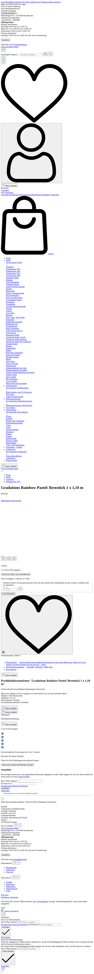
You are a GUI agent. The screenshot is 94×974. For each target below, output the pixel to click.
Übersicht (5, 195)
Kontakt (9, 882)
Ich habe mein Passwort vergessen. (14, 786)
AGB (8, 891)
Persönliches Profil (16, 195)
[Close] (3, 914)
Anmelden (5, 190)
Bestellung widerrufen (50, 195)
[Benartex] (5, 715)
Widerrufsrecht (11, 889)
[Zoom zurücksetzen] (8, 559)
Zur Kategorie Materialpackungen (19, 401)
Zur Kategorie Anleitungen (16, 452)
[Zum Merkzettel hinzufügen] (37, 625)
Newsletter (5, 40)
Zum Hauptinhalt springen (11, 2)
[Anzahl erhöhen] (20, 589)
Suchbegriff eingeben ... (10, 55)
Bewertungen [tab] (11, 669)
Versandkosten (42, 901)
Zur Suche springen (29, 2)
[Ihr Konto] (31, 153)
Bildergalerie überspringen (11, 501)
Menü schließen (11, 186)
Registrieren (5, 937)
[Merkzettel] (34, 122)
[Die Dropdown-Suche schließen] (50, 54)
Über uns (9, 872)
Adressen (27, 195)
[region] (47, 532)
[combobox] (31, 54)
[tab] (29, 667)
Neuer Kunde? (24, 777)
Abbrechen (5, 791)
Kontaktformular (20, 45)
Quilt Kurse (10, 870)
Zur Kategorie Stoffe (14, 262)
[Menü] (3, 50)
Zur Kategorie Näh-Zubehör (17, 412)
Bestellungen (36, 195)
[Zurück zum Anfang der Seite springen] (3, 969)
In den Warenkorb (8, 593)
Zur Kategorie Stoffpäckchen (17, 388)
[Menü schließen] (7, 265)
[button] (5, 966)
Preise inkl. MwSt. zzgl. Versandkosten (16, 574)
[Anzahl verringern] (5, 589)
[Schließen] (2, 972)
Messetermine (11, 868)
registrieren (9, 193)
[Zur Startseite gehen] (9, 47)
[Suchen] (45, 54)
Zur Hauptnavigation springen (49, 2)
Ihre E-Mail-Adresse (9, 781)
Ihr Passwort (6, 783)
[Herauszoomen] (3, 559)
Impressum (10, 884)
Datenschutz (10, 887)
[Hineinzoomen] (14, 559)
